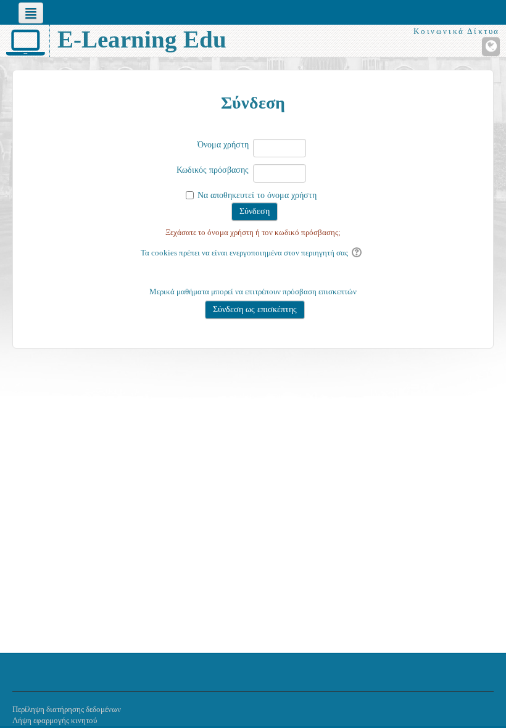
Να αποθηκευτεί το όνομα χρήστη (257, 195)
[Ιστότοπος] (491, 46)
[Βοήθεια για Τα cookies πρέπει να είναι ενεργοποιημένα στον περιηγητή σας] (357, 252)
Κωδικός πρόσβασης (212, 170)
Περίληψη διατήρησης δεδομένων (66, 709)
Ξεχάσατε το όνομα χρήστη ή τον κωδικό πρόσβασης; (253, 232)
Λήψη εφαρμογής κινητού (54, 720)
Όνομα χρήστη (223, 144)
